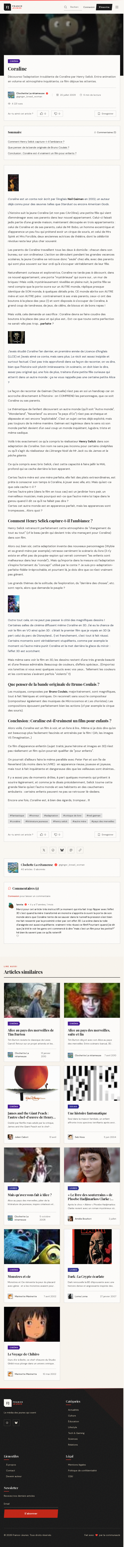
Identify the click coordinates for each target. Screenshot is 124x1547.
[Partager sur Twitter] (44, 850)
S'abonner (31, 1513)
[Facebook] (7, 1422)
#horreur (34, 815)
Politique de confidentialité (82, 1470)
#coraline (15, 821)
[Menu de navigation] (117, 7)
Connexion (89, 7)
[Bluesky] (16, 1422)
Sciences (73, 1438)
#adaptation (51, 815)
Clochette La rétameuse (37, 865)
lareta (19, 904)
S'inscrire (104, 7)
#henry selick (60, 821)
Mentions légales (77, 1464)
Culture (72, 1415)
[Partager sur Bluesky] (62, 850)
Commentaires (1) (106, 132)
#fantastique (17, 815)
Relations (73, 1444)
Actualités (73, 1409)
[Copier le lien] (80, 850)
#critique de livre (72, 815)
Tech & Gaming (76, 1433)
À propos (11, 1464)
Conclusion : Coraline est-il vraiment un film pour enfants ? (42, 153)
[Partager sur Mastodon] (71, 850)
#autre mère (79, 821)
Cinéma (14, 61)
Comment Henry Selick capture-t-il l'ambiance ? (36, 141)
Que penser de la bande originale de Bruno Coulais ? (38, 147)
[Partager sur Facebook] (53, 850)
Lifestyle (72, 1427)
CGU (70, 1476)
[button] (62, 45)
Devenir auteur (14, 1476)
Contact (10, 1470)
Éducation (73, 1421)
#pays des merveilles (102, 821)
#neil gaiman (93, 815)
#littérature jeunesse (36, 821)
